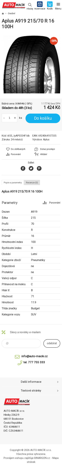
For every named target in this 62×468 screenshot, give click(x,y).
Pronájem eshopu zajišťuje (19, 458)
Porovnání (16, 154)
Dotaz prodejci (47, 149)
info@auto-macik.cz (35, 356)
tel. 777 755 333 (34, 362)
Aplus (46, 139)
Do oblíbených (18, 149)
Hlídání (43, 154)
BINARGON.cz (42, 458)
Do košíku (43, 118)
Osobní (11, 13)
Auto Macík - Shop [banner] (13, 6)
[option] (31, 64)
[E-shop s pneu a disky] (3, 13)
